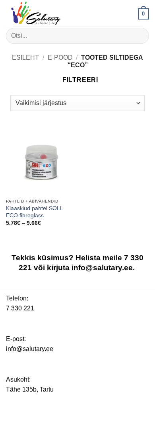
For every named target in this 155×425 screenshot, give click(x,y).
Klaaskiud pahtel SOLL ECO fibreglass (34, 211)
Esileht (25, 57)
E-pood (60, 57)
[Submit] (139, 35)
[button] (143, 14)
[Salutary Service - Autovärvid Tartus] (45, 14)
